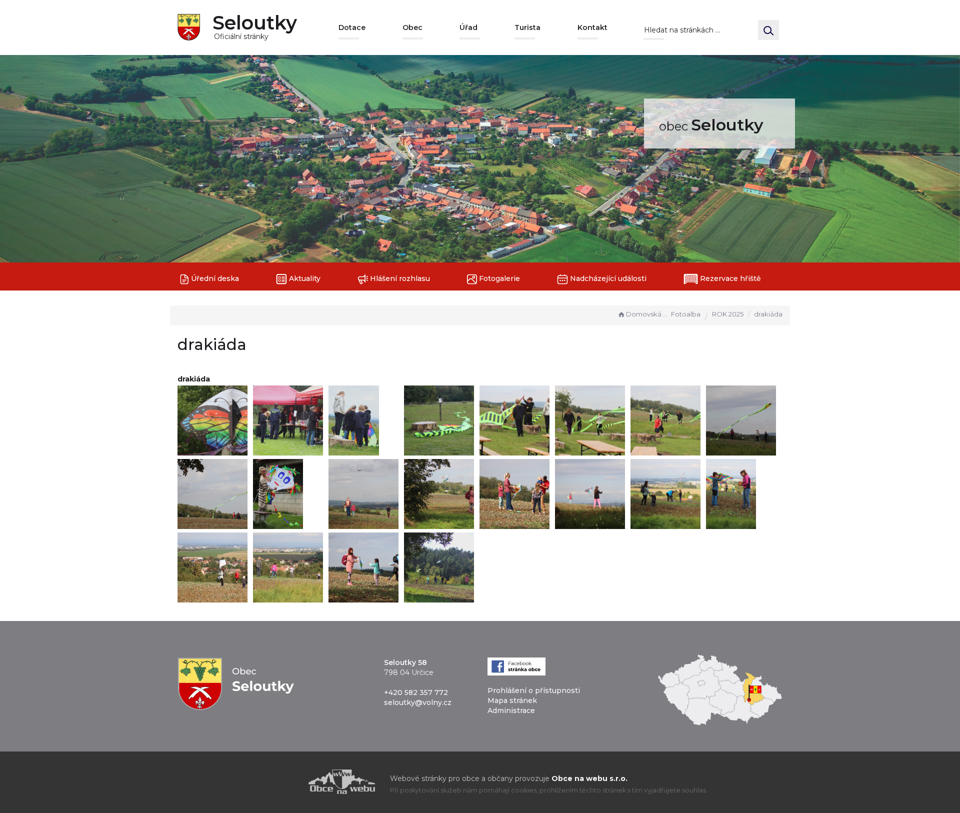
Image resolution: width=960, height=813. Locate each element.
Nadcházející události (607, 278)
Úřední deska (214, 278)
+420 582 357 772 (416, 692)
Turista (527, 27)
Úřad (469, 27)
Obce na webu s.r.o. (590, 778)
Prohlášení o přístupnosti (534, 690)
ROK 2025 (728, 314)
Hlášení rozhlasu (399, 278)
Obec (412, 27)
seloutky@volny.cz (418, 702)
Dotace (352, 27)
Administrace (511, 710)
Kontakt (593, 27)
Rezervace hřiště (729, 278)
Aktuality (303, 278)
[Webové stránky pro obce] (285, 782)
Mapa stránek (512, 700)
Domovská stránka (647, 314)
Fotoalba (685, 314)
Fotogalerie (498, 278)
